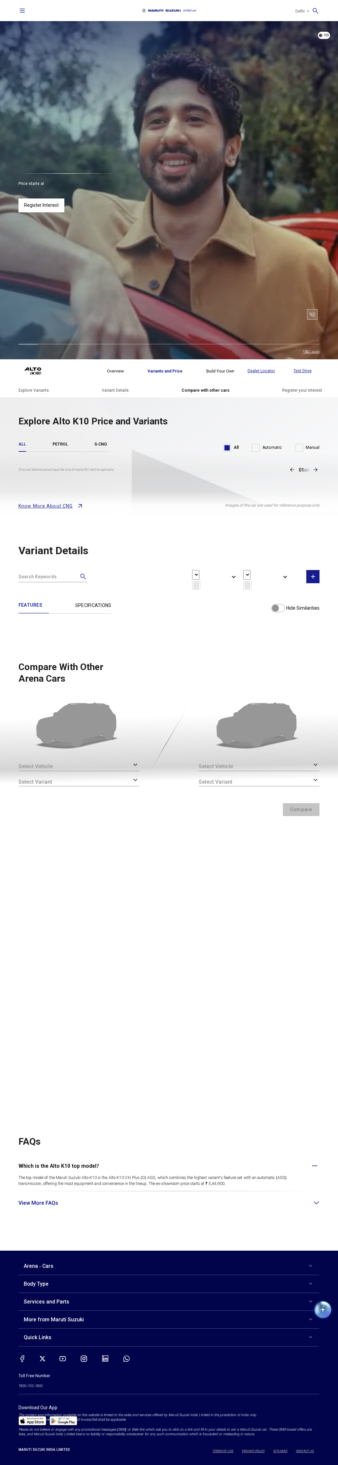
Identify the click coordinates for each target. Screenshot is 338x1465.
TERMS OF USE (223, 1451)
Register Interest (41, 205)
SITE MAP (280, 1451)
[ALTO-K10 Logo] (37, 371)
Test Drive (302, 371)
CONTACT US (305, 1451)
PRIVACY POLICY (253, 1451)
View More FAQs (38, 1203)
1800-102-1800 (30, 1386)
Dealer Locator (261, 371)
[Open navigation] (22, 11)
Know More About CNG (45, 506)
